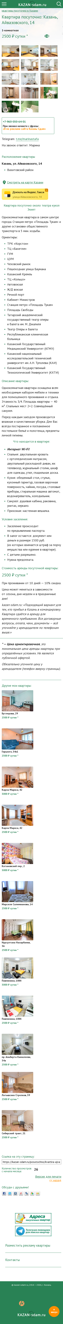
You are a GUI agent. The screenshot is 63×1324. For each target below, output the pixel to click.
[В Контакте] (15, 1193)
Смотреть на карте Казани (25, 182)
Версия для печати (48, 1176)
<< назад (55, 1180)
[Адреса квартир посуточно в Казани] (33, 1222)
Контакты (12, 1260)
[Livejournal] (26, 1193)
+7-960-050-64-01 (14, 121)
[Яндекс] (21, 1193)
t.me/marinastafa (27, 139)
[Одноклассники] (37, 1193)
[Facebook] (4, 1193)
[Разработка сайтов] (21, 1305)
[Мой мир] (32, 1193)
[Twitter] (9, 1193)
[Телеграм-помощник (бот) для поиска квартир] (33, 1235)
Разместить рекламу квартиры (27, 1245)
